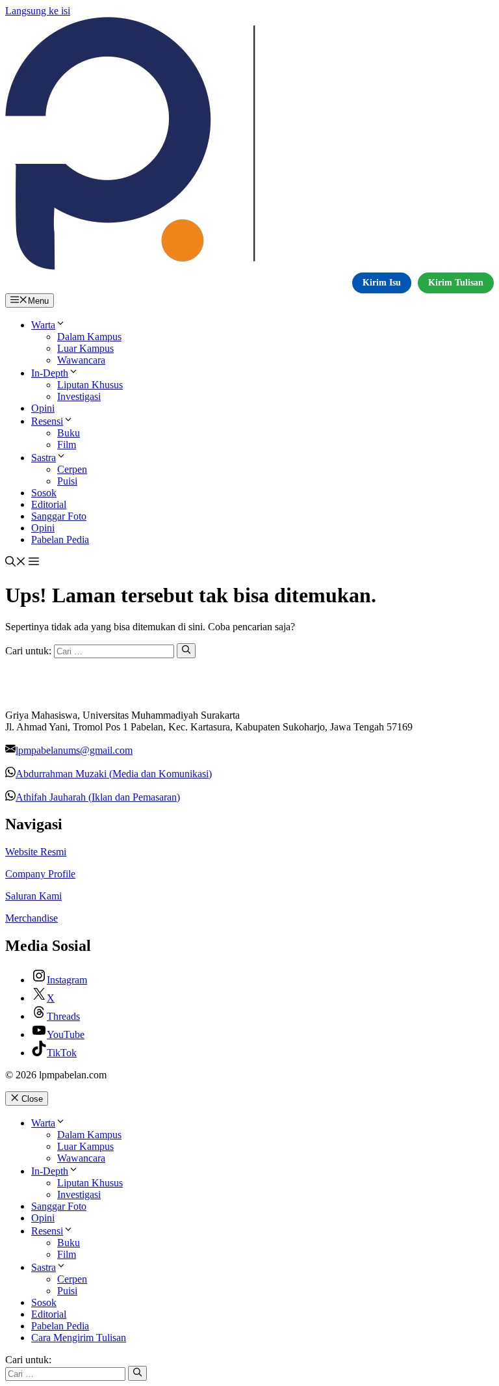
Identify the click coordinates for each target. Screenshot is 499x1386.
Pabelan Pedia (60, 539)
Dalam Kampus (89, 336)
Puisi (67, 480)
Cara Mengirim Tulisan (78, 1337)
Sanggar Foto (58, 516)
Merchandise (31, 918)
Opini (43, 408)
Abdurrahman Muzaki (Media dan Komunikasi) (114, 773)
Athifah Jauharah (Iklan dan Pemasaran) (98, 797)
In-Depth (49, 373)
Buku (68, 432)
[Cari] (186, 650)
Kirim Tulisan (455, 282)
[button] (15, 562)
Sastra (43, 457)
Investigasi (79, 396)
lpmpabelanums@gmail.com (74, 750)
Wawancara (81, 360)
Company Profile (40, 873)
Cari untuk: (28, 1359)
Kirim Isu (382, 282)
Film (66, 444)
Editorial (48, 504)
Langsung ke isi (37, 10)
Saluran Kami (33, 895)
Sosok (44, 492)
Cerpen (72, 469)
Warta (43, 324)
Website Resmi (35, 851)
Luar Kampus (85, 348)
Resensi (47, 421)
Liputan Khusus (90, 384)
